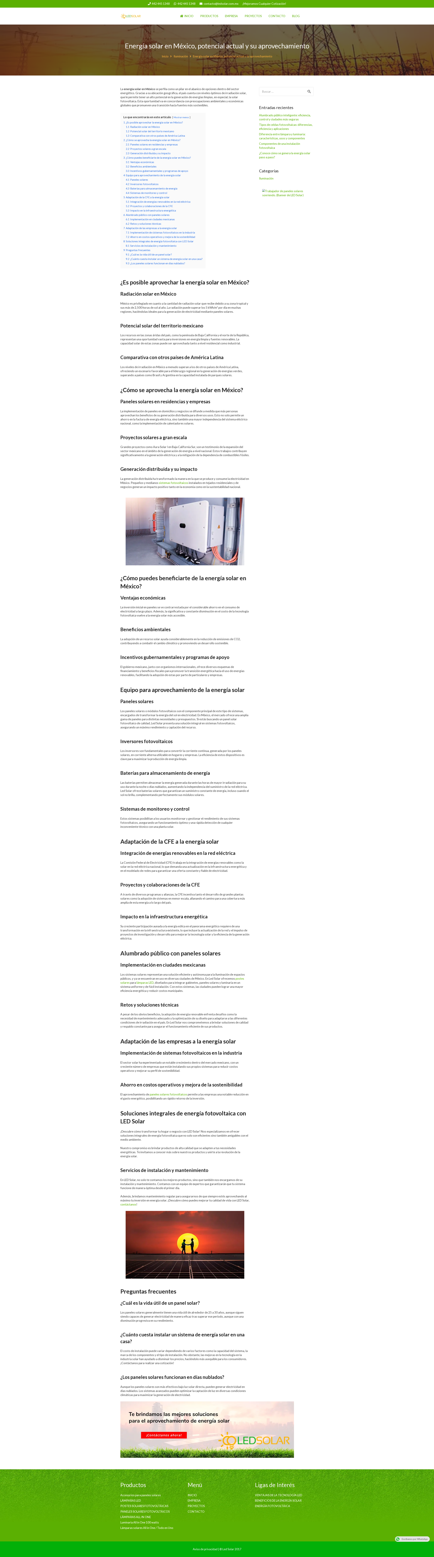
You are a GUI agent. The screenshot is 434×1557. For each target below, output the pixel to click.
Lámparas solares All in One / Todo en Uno (146, 1528)
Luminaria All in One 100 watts (139, 1522)
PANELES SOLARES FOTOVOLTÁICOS (145, 1511)
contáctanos (128, 1204)
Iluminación (181, 56)
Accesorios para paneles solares (140, 1495)
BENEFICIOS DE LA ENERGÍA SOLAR (278, 1500)
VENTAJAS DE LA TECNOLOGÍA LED (278, 1495)
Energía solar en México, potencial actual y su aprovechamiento (217, 46)
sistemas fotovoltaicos (173, 483)
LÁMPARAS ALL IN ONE (135, 1517)
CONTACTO (196, 1511)
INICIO (192, 1495)
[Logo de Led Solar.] (130, 16)
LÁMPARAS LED (130, 1500)
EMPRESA (194, 1500)
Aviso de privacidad (205, 1549)
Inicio (165, 56)
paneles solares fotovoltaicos (168, 1094)
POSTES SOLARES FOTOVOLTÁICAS (144, 1506)
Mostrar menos (181, 117)
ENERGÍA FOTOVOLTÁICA (272, 1506)
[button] (220, 16)
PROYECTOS (196, 1506)
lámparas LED (145, 982)
